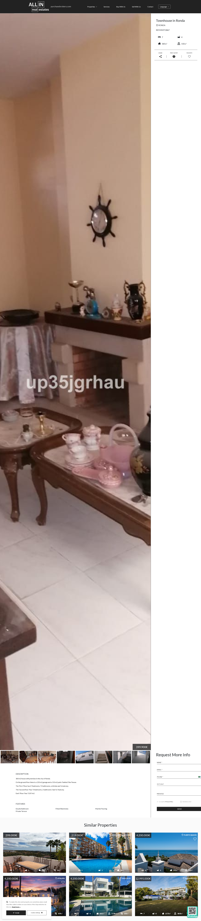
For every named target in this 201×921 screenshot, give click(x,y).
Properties (91, 7)
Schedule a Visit (186, 801)
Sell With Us (136, 7)
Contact (150, 7)
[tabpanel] (100, 876)
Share (160, 53)
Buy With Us (120, 7)
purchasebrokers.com (61, 6)
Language (163, 7)
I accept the (166, 801)
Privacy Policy (169, 801)
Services (107, 7)
